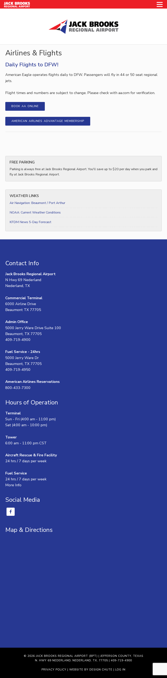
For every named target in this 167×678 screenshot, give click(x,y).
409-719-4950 (18, 369)
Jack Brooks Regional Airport (83, 26)
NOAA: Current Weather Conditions (35, 212)
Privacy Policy (54, 669)
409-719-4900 (18, 339)
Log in (120, 669)
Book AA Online (25, 106)
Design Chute (100, 669)
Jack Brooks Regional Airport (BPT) (67, 656)
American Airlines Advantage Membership (47, 121)
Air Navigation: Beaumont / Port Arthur (37, 203)
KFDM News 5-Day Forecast (30, 222)
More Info (13, 485)
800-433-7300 (18, 387)
